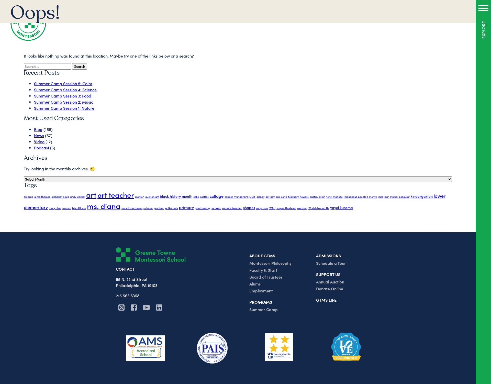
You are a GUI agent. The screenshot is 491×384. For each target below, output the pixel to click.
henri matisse (334, 197)
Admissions (328, 255)
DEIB (252, 197)
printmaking (202, 208)
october (148, 208)
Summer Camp (263, 309)
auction (139, 197)
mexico (66, 208)
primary (186, 207)
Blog (38, 129)
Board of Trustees (266, 277)
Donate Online (329, 288)
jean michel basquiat (397, 197)
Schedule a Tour (331, 263)
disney (260, 197)
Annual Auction (330, 281)
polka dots (171, 208)
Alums (255, 284)
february (293, 197)
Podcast (41, 147)
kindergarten (422, 196)
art (91, 194)
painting (159, 208)
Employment (261, 290)
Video (39, 141)
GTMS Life (326, 300)
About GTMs (262, 255)
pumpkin (216, 208)
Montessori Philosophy (270, 263)
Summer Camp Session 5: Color (63, 83)
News (39, 135)
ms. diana (103, 206)
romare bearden (232, 208)
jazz (380, 197)
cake (196, 197)
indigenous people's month (360, 197)
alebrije (28, 197)
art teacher (115, 195)
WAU (272, 208)
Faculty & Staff (263, 270)
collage (217, 196)
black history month (176, 196)
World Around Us (318, 208)
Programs (260, 302)
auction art (152, 197)
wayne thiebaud (286, 208)
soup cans (262, 208)
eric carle (281, 197)
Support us (328, 274)
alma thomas (42, 197)
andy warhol (77, 197)
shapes (249, 207)
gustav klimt (317, 197)
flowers (304, 197)
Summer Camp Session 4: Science (65, 89)
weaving (302, 208)
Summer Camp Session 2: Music (63, 102)
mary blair (55, 208)
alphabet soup (60, 197)
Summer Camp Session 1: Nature (64, 108)
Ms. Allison (79, 208)
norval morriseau (131, 208)
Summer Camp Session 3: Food (62, 95)
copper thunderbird (236, 197)
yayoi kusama (341, 207)
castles (204, 197)
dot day (270, 197)
